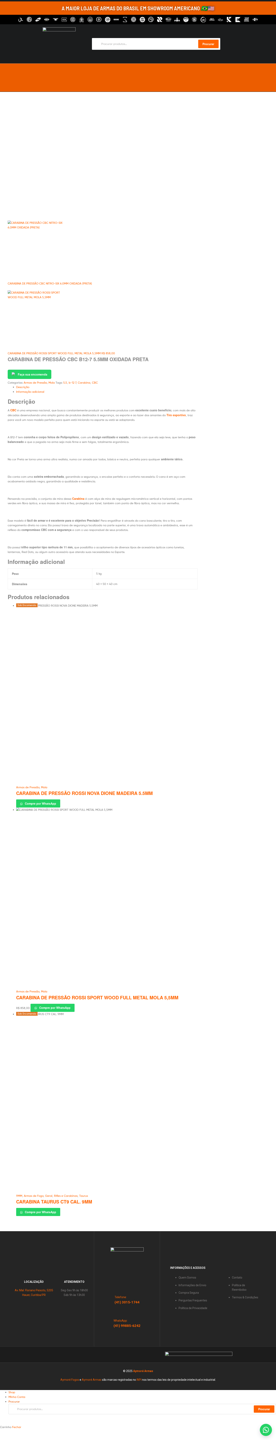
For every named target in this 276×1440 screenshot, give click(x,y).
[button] (266, 1430)
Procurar (264, 1409)
